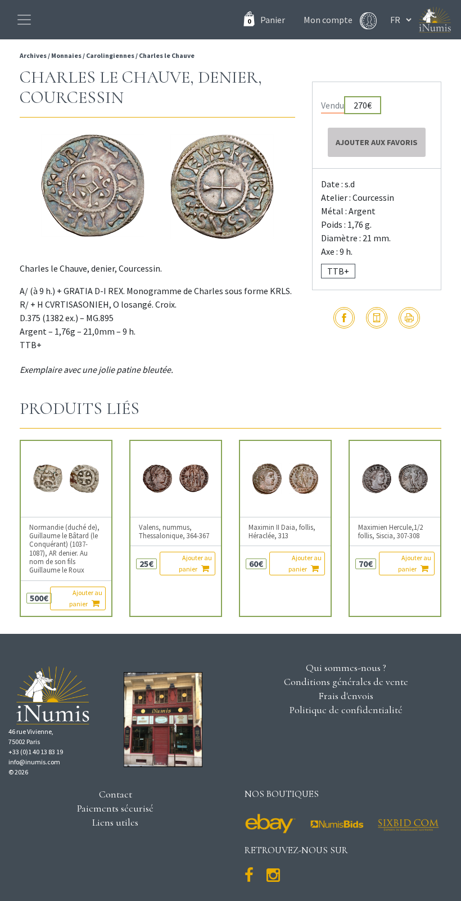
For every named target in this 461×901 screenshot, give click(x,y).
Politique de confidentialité (346, 710)
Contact (115, 794)
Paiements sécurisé (115, 808)
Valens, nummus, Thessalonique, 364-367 (174, 531)
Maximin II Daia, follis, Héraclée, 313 (281, 531)
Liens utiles (115, 822)
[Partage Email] (376, 317)
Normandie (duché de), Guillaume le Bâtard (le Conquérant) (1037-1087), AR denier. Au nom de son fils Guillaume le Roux (64, 549)
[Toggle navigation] (24, 19)
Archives (34, 55)
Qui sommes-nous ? (346, 667)
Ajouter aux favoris (377, 142)
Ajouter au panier (85, 598)
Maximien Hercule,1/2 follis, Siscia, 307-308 (390, 531)
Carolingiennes (110, 55)
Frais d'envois (345, 696)
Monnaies (66, 55)
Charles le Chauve (167, 55)
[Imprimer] (409, 317)
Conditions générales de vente (346, 681)
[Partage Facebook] (344, 317)
